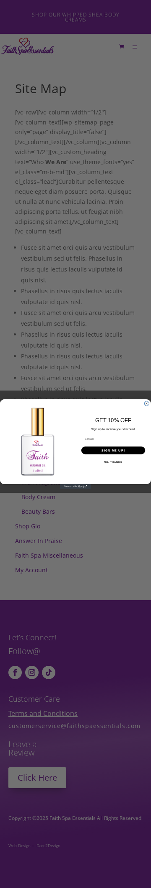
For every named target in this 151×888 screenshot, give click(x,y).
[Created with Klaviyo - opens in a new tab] (75, 486)
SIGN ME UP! (113, 450)
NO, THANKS (113, 462)
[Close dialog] (146, 403)
